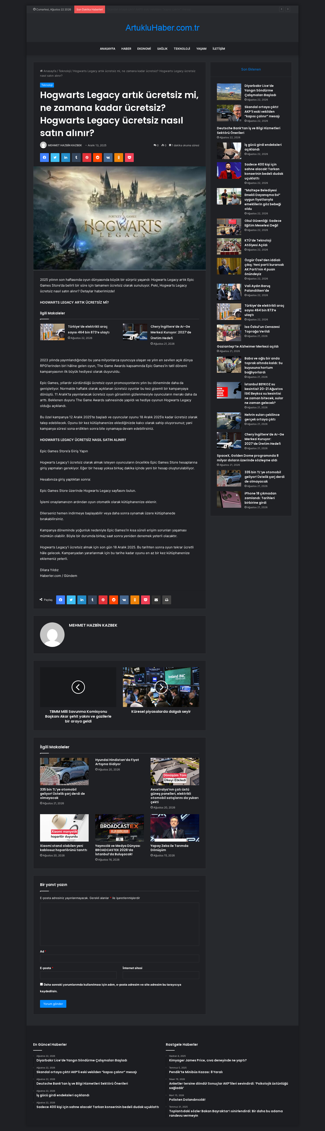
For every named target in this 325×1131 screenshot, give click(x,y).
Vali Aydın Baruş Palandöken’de (257, 288)
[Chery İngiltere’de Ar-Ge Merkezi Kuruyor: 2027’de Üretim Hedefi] (135, 332)
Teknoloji (182, 48)
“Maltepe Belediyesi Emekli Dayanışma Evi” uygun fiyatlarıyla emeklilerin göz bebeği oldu (263, 199)
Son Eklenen (251, 69)
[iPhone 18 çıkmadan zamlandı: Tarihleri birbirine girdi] (229, 499)
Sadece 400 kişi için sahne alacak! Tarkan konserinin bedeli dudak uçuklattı (264, 171)
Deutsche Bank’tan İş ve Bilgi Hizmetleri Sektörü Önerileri (146, 9)
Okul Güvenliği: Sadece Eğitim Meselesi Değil (263, 223)
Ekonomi (144, 48)
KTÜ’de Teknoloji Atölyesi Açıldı (258, 242)
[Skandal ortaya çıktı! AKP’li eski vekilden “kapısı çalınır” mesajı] (229, 113)
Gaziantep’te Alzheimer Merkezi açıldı (248, 346)
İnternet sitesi (132, 968)
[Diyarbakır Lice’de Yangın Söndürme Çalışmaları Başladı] (229, 92)
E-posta (46, 968)
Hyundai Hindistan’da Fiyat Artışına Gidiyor (117, 762)
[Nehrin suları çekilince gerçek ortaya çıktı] (229, 420)
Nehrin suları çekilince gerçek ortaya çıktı (262, 417)
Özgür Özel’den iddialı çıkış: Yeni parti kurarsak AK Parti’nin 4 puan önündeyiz (264, 267)
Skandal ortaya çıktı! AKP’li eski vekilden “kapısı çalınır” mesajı (262, 111)
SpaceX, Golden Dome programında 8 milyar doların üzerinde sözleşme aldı (248, 457)
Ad (43, 951)
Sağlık (162, 48)
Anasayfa (107, 48)
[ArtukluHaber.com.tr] (162, 27)
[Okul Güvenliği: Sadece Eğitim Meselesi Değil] (229, 227)
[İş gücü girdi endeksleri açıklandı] (229, 151)
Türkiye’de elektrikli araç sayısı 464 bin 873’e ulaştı (264, 310)
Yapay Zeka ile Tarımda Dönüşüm (169, 848)
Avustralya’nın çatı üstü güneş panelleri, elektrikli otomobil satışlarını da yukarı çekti (175, 795)
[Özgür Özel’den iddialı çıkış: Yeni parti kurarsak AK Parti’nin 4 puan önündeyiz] (229, 266)
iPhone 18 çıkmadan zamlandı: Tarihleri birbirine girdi (260, 498)
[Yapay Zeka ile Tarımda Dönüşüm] (175, 828)
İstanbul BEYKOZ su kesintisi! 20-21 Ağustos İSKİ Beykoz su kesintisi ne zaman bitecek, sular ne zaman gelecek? (264, 393)
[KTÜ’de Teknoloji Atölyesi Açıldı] (229, 246)
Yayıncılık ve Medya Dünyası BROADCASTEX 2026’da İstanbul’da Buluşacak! (117, 850)
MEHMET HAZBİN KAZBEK (65, 145)
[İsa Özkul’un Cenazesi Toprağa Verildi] (229, 333)
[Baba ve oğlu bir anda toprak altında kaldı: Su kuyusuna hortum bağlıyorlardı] (229, 364)
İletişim (219, 48)
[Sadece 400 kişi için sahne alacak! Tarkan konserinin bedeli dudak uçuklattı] (229, 170)
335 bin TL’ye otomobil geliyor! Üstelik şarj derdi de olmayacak (62, 793)
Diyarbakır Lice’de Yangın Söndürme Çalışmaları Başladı (260, 90)
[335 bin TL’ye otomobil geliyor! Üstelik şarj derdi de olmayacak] (64, 771)
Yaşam (201, 48)
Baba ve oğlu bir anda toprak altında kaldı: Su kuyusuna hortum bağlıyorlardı (264, 365)
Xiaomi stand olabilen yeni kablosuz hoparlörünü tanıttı (63, 848)
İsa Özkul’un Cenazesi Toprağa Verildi (262, 329)
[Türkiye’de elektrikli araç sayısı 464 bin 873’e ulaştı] (52, 332)
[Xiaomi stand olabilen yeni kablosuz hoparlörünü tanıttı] (64, 828)
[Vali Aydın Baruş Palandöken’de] (229, 292)
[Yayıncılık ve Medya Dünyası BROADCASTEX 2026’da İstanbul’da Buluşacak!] (119, 828)
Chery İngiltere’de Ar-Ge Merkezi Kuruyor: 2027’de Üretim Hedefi (171, 332)
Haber (126, 48)
